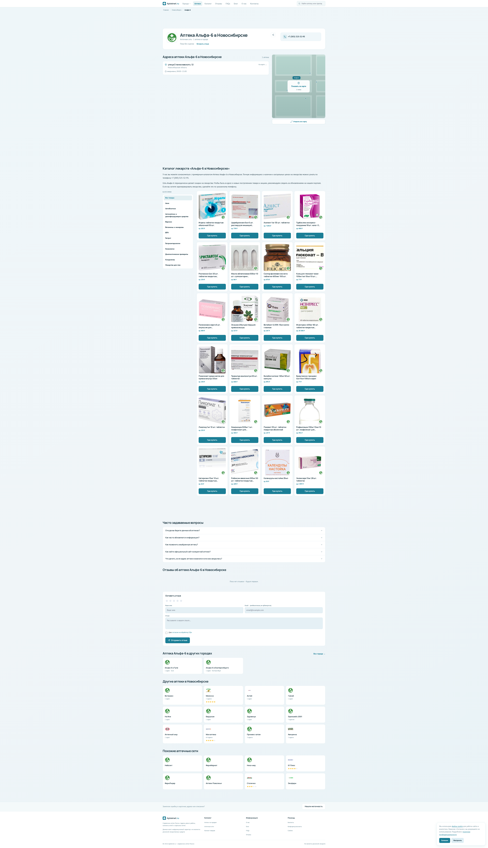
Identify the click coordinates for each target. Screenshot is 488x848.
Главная (166, 10)
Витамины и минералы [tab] (174, 227)
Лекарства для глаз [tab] (172, 265)
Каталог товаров (209, 830)
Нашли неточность (314, 806)
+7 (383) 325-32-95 (296, 36)
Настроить (457, 840)
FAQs (228, 3)
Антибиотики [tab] (170, 208)
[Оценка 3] (174, 600)
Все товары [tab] (169, 198)
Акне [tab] (167, 203)
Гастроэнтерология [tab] (172, 243)
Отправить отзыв (179, 640)
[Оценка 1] (166, 600)
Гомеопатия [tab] (169, 249)
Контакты (254, 3)
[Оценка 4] (177, 600)
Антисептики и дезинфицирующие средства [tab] (176, 215)
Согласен (444, 840)
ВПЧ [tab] (167, 232)
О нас (244, 3)
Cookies (290, 830)
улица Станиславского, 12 (180, 64)
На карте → (262, 64)
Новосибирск (176, 10)
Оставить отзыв (203, 44)
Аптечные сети (209, 826)
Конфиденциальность (295, 826)
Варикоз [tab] (168, 222)
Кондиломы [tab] (170, 260)
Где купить (212, 235)
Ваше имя (168, 605)
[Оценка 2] (170, 600)
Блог (236, 3)
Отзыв (167, 616)
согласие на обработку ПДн (182, 632)
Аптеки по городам (210, 822)
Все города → (319, 654)
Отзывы (218, 3)
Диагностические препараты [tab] (176, 254)
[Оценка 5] (181, 600)
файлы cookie (457, 826)
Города (185, 3)
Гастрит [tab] (168, 238)
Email (258, 605)
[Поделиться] (273, 35)
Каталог (208, 3)
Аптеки (197, 3)
